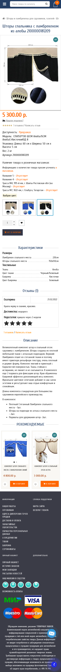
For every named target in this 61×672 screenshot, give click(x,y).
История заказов (10, 566)
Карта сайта (39, 506)
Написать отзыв (32, 125)
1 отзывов (17, 125)
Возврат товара (41, 510)
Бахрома (6, 545)
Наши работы (9, 506)
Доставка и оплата (11, 520)
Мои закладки (9, 570)
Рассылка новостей (12, 573)
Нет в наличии (14, 232)
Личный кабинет (10, 562)
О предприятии (9, 538)
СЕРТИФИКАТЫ (9, 549)
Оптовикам (8, 510)
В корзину (20, 484)
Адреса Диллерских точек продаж (15, 515)
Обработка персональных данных (15, 532)
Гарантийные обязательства (9, 525)
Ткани (5, 541)
